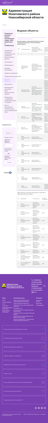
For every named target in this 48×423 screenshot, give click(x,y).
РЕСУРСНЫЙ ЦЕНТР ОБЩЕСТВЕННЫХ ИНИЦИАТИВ (23, 311)
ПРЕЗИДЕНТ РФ (17, 308)
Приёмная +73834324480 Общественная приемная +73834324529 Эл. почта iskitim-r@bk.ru (37, 286)
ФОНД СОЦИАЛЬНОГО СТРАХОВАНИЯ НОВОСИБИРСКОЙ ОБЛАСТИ (23, 320)
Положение (8, 62)
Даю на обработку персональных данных (8, 156)
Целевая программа (8, 69)
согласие (7, 155)
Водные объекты (27, 31)
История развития (6, 302)
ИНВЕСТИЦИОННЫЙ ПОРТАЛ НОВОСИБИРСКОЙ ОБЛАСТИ (21, 301)
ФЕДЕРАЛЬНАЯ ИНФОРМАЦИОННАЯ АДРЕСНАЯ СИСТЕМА (23, 317)
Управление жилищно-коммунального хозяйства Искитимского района (10, 55)
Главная (4, 25)
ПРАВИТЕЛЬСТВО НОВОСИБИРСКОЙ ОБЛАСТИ (23, 306)
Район (3, 300)
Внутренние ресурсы (39, 301)
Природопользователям (10, 76)
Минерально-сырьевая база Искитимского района (9, 91)
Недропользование (10, 73)
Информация (9, 65)
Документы (8, 84)
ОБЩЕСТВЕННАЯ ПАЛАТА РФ (21, 303)
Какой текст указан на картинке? (8, 141)
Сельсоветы (5, 305)
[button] (44, 285)
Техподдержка (40, 305)
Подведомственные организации (7, 308)
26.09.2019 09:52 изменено (25, 33)
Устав (3, 304)
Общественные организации (6, 311)
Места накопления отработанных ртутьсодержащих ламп (10, 109)
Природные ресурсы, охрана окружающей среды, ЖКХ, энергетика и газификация (9, 39)
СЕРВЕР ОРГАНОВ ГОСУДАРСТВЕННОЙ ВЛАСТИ (23, 314)
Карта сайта (39, 303)
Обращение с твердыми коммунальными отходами (10, 99)
